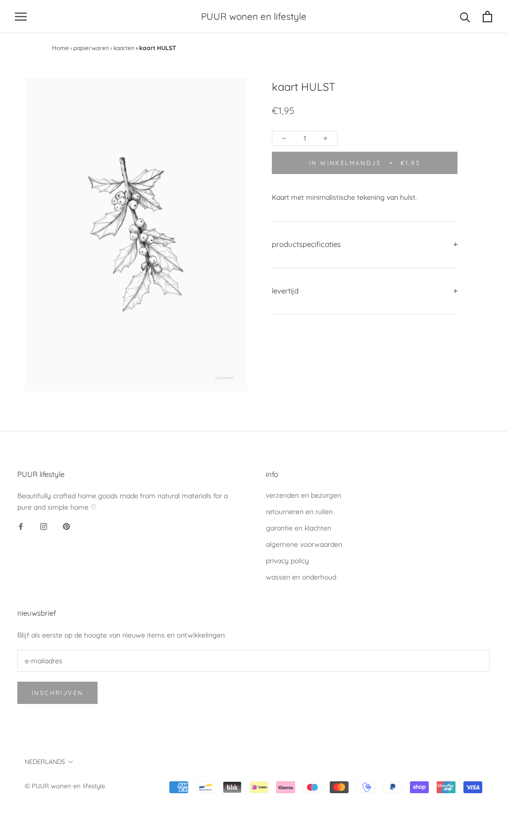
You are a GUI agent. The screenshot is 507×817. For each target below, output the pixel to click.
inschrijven (57, 693)
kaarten (124, 48)
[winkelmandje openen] (487, 16)
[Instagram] (43, 526)
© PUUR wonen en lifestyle (65, 786)
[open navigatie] (21, 16)
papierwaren (91, 48)
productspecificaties (306, 244)
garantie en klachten (298, 528)
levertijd (285, 290)
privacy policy (287, 560)
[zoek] (465, 16)
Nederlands (45, 761)
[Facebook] (20, 526)
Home (60, 48)
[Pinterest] (66, 526)
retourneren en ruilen (299, 511)
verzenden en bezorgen (303, 495)
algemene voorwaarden (304, 544)
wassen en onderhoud (301, 577)
